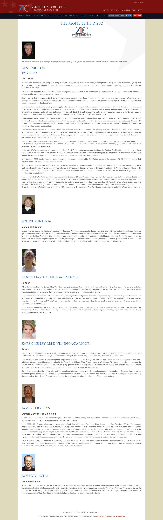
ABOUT (83, 16)
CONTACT (93, 16)
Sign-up (140, 2)
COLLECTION (61, 16)
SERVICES (73, 16)
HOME (21, 16)
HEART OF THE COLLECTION (39, 16)
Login (135, 2)
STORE (103, 16)
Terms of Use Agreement (110, 516)
